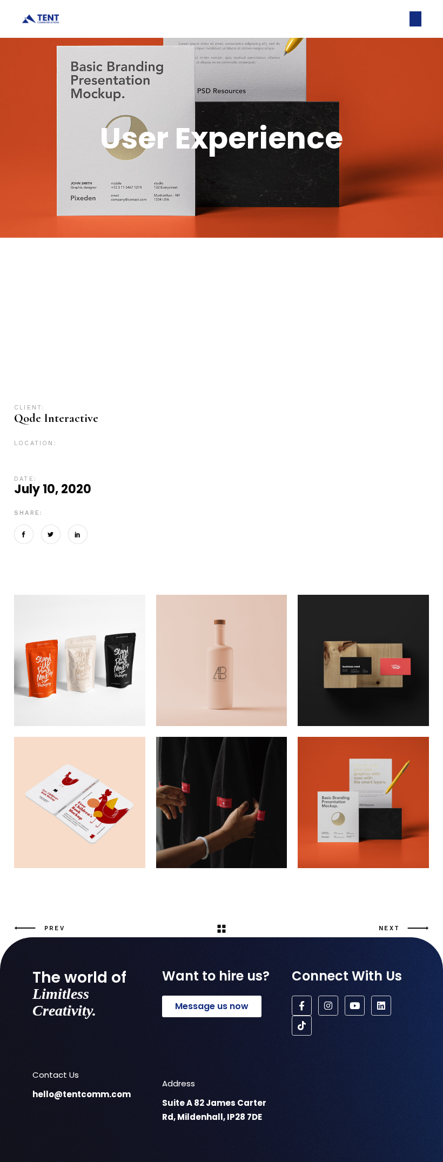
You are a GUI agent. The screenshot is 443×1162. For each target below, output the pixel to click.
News (70, 380)
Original (102, 380)
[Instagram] (328, 1006)
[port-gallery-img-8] (80, 802)
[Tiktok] (302, 1026)
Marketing (35, 380)
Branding (83, 361)
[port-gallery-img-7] (363, 802)
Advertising (37, 361)
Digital (259, 361)
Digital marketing (311, 361)
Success (250, 380)
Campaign (162, 361)
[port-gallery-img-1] (222, 802)
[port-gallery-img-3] (80, 660)
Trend (382, 380)
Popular (139, 380)
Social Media (206, 380)
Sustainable (291, 380)
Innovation (373, 361)
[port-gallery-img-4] (222, 660)
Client (198, 361)
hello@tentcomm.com (81, 1094)
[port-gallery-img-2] (363, 660)
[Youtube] (355, 1006)
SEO (168, 380)
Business (122, 361)
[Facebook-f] (302, 1006)
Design (228, 361)
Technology (342, 380)
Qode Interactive (56, 418)
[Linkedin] (381, 1006)
